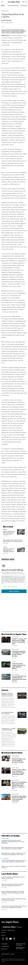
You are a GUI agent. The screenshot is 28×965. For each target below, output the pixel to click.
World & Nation (5, 559)
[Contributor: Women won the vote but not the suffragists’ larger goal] (21, 549)
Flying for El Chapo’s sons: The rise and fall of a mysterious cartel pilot (19, 760)
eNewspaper (4, 943)
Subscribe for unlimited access (7, 930)
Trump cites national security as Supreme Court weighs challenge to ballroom (18, 666)
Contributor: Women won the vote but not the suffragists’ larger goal (9, 550)
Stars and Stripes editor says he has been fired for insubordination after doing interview (19, 678)
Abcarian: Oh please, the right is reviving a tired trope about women (9, 533)
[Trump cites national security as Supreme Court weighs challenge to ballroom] (6, 664)
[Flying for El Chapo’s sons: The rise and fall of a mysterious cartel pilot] (6, 758)
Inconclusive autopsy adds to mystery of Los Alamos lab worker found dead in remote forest (19, 798)
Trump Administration (13, 5)
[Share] (3, 27)
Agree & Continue (14, 591)
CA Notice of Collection (8, 960)
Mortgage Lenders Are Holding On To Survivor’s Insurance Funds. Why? (7, 695)
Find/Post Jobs (5, 946)
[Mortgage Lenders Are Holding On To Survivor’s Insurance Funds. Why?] (22, 696)
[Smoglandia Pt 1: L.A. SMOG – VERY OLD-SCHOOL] (22, 731)
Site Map (3, 932)
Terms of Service (18, 576)
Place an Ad (4, 949)
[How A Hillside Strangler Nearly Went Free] (22, 715)
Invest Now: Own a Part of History (20, 948)
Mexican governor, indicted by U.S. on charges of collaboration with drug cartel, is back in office (19, 772)
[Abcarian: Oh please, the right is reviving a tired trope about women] (21, 531)
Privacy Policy (4, 582)
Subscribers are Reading (10, 836)
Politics (3, 5)
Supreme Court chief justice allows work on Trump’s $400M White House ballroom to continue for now (19, 785)
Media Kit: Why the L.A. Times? (20, 944)
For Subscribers (5, 838)
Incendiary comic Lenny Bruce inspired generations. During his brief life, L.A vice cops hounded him (12, 842)
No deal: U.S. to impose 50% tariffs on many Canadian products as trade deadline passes (19, 641)
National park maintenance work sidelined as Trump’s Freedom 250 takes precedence (19, 653)
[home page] (14, 1)
